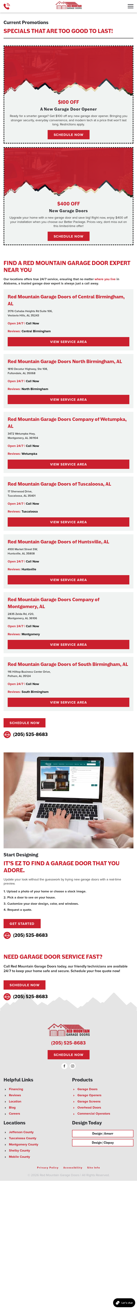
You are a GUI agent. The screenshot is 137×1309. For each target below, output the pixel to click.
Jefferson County (21, 1132)
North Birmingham (35, 389)
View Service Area (68, 341)
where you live (105, 279)
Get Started (22, 923)
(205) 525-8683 (30, 734)
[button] (130, 6)
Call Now (32, 323)
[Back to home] (68, 6)
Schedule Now (24, 722)
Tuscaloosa (30, 511)
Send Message (31, 1283)
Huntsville (29, 569)
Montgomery (31, 634)
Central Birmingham (36, 331)
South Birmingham (35, 691)
